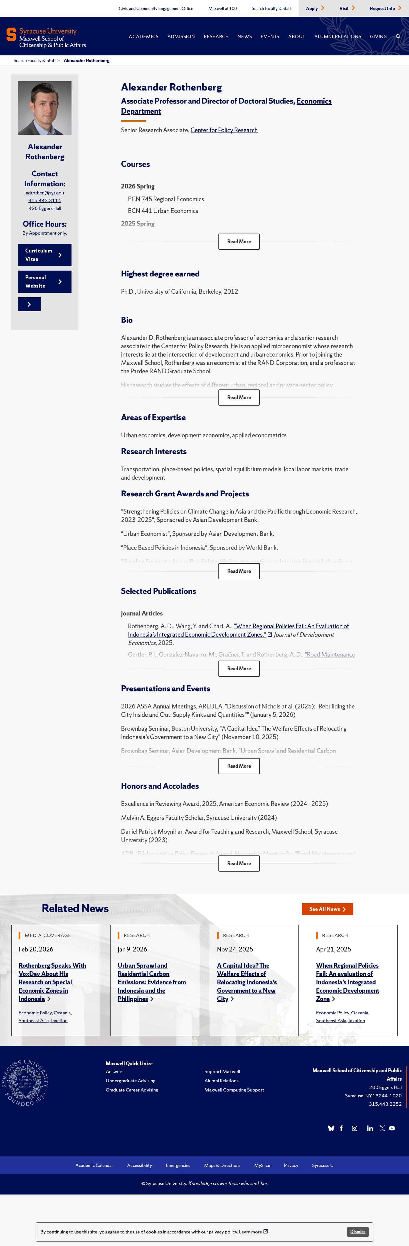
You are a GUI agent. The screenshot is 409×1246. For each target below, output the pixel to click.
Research (216, 36)
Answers (114, 1071)
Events (270, 36)
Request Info (383, 8)
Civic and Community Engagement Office (156, 8)
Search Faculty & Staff (271, 8)
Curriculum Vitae (38, 254)
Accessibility (139, 1165)
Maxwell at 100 (222, 8)
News (245, 36)
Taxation (59, 1020)
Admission (181, 36)
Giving (378, 36)
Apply (312, 8)
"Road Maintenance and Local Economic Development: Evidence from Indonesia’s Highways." (241, 659)
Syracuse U (323, 1165)
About (296, 36)
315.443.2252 (385, 1104)
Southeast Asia (34, 1020)
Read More (239, 241)
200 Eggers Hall (385, 1087)
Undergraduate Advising (131, 1080)
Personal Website (35, 281)
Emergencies (178, 1165)
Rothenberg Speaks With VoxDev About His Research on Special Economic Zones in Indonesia (52, 982)
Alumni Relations (337, 36)
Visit (344, 8)
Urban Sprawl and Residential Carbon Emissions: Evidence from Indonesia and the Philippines (152, 982)
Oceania (62, 1012)
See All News (324, 909)
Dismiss (357, 1232)
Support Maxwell (222, 1071)
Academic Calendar (94, 1165)
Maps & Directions (222, 1165)
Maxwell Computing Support (234, 1089)
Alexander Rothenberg (86, 60)
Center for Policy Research (224, 130)
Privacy (291, 1165)
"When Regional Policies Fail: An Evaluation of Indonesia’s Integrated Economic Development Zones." (238, 630)
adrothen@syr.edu (45, 192)
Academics (143, 36)
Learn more (250, 1231)
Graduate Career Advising (132, 1089)
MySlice (262, 1165)
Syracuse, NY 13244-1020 (373, 1095)
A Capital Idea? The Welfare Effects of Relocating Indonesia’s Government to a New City (247, 982)
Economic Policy (35, 1012)
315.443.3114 (44, 200)
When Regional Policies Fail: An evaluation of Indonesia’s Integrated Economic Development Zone (347, 982)
